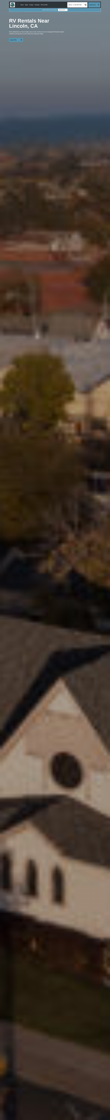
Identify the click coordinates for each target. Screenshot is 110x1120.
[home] (12, 4)
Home (22, 4)
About (26, 4)
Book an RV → (62, 9)
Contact (31, 4)
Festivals (37, 4)
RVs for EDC (44, 4)
